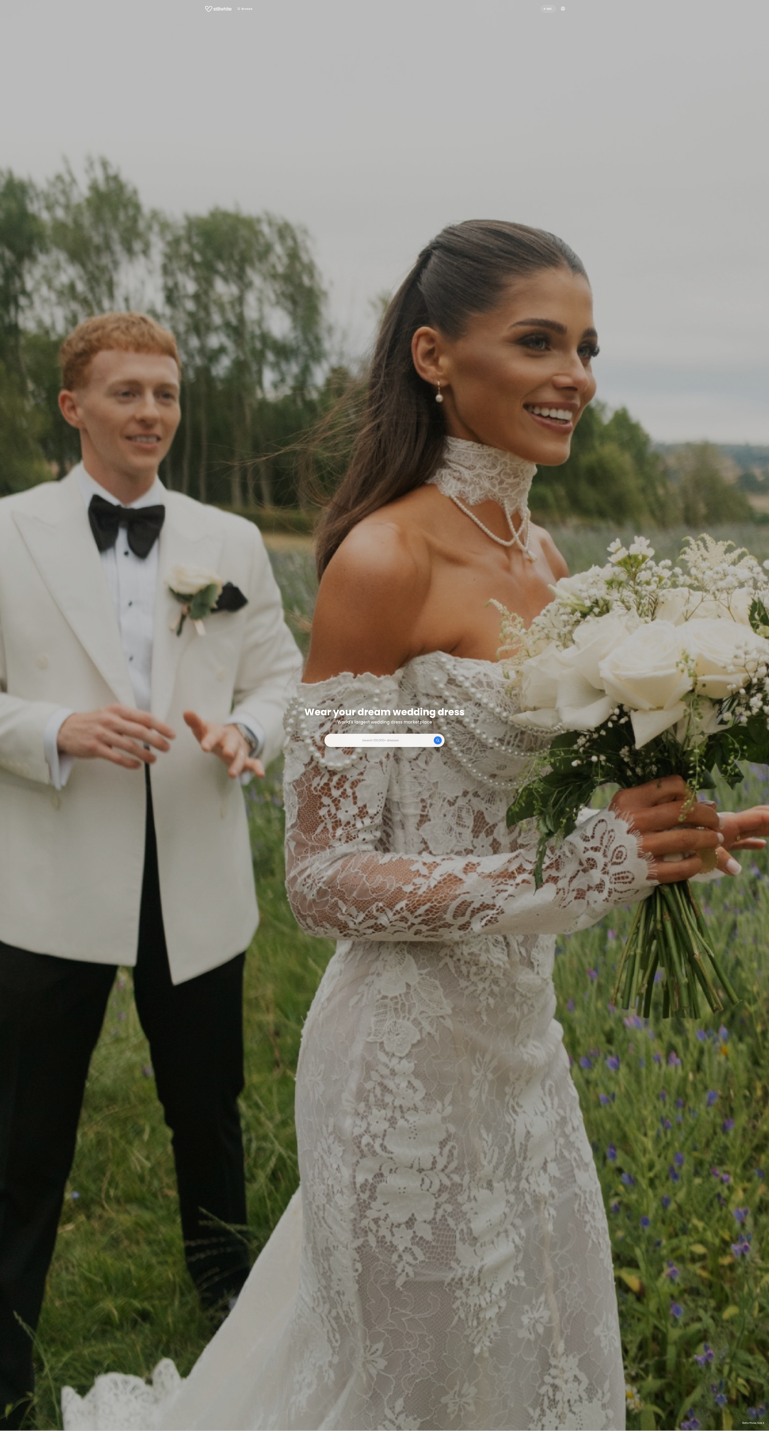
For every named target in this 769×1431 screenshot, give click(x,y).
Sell (549, 9)
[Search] (438, 740)
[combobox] (384, 740)
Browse (247, 9)
